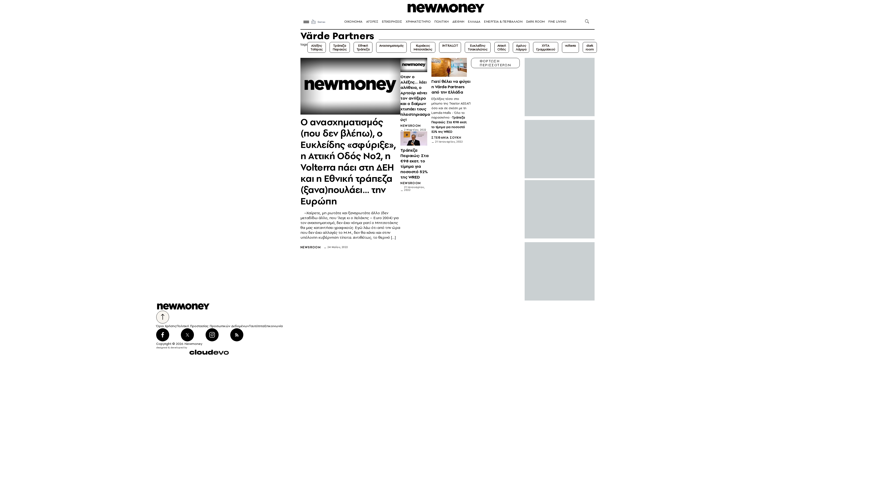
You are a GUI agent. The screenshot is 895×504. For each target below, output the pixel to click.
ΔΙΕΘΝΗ (458, 21)
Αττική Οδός (501, 47)
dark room (590, 47)
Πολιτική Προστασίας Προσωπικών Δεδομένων (212, 326)
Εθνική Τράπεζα (363, 47)
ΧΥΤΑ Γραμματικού (545, 47)
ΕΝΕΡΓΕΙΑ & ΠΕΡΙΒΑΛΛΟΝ (503, 21)
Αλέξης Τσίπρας (316, 47)
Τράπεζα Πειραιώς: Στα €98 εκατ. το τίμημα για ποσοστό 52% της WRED (449, 124)
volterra (570, 45)
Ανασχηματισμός (391, 45)
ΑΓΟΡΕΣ (372, 21)
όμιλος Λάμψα (521, 47)
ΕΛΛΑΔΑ (474, 21)
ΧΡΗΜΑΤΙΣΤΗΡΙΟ (418, 21)
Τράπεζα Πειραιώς (340, 47)
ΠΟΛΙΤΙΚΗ (441, 21)
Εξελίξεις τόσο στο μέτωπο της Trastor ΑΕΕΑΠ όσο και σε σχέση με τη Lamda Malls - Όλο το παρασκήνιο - (451, 108)
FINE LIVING (557, 21)
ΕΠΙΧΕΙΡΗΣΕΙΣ (392, 21)
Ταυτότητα (256, 326)
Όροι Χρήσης (166, 326)
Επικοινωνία (273, 326)
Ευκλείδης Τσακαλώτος (477, 47)
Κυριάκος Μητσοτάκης (422, 47)
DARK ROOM (535, 21)
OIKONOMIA (353, 21)
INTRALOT (450, 45)
